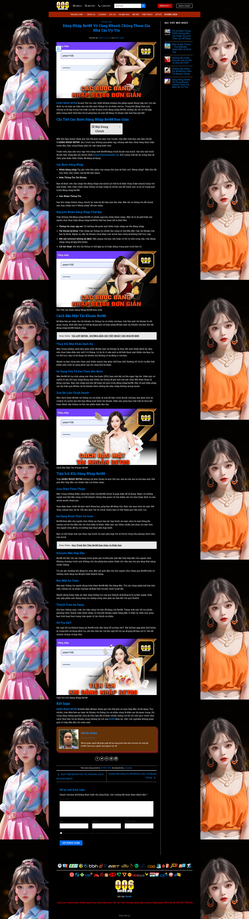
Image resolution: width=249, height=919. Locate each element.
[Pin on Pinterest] (111, 759)
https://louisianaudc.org (106, 154)
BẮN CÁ (91, 14)
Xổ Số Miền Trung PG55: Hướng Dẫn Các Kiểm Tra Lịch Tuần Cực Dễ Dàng (181, 35)
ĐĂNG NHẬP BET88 (66, 103)
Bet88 (112, 719)
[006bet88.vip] (62, 6)
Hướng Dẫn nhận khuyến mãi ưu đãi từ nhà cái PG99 (182, 60)
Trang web (130, 821)
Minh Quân (119, 38)
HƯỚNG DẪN (170, 14)
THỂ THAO (147, 14)
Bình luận (65, 799)
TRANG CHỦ (76, 14)
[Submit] (143, 6)
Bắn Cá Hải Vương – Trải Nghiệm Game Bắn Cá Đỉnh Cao (181, 48)
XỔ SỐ (158, 14)
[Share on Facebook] (97, 759)
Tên (62, 821)
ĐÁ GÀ (112, 14)
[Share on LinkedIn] (116, 759)
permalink (128, 768)
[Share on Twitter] (102, 759)
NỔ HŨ (135, 14)
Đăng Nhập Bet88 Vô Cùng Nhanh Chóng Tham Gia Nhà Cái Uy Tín (181, 83)
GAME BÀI (124, 14)
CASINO (102, 14)
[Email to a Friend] (107, 759)
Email (95, 821)
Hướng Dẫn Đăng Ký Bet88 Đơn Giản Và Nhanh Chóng (182, 71)
